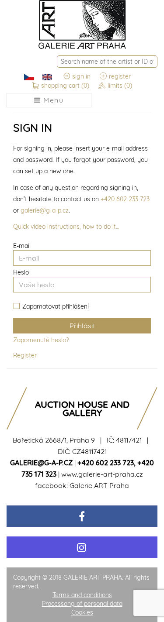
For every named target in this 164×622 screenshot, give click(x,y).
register (120, 76)
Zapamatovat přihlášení (55, 306)
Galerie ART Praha (99, 485)
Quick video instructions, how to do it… (66, 226)
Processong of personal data (82, 604)
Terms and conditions (82, 595)
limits (120, 85)
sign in (81, 76)
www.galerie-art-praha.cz (102, 474)
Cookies (82, 612)
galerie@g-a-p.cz (45, 210)
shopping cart (65, 85)
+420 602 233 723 (125, 199)
